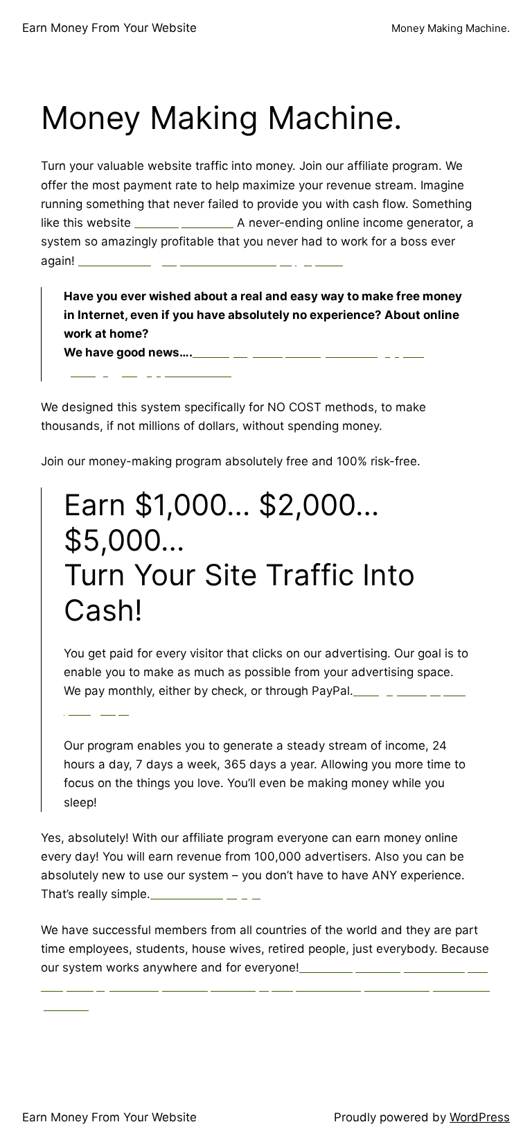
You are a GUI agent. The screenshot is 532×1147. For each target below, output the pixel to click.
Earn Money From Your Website (109, 28)
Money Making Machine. (450, 28)
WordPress (480, 1117)
